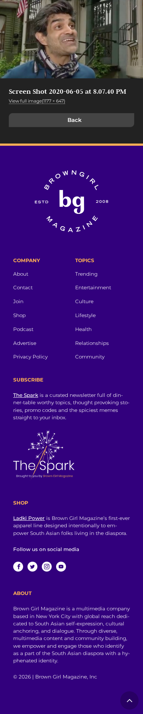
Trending (86, 274)
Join (18, 301)
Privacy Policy (30, 357)
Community (89, 357)
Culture (84, 301)
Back (74, 119)
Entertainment (93, 287)
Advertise (24, 343)
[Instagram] (47, 567)
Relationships (92, 343)
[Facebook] (18, 567)
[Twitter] (32, 567)
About (20, 274)
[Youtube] (61, 567)
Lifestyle (85, 315)
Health (83, 329)
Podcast (23, 329)
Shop (19, 315)
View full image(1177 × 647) (37, 101)
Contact (23, 287)
